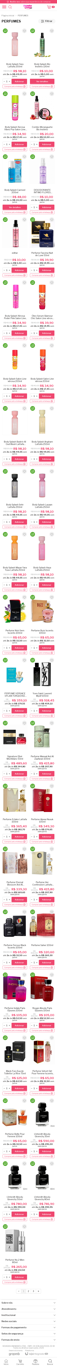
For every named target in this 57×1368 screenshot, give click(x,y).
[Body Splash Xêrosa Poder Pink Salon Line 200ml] (15, 310)
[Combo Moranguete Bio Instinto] (42, 121)
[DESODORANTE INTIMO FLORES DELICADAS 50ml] (42, 184)
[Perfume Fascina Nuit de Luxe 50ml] (42, 247)
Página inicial (8, 15)
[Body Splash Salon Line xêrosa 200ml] (15, 373)
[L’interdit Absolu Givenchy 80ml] (42, 1191)
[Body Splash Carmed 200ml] (15, 184)
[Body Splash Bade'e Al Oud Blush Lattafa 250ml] (15, 436)
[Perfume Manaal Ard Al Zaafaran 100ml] (42, 750)
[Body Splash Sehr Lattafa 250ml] (15, 499)
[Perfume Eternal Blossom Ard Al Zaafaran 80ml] (15, 876)
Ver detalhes (42, 81)
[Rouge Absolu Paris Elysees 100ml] (42, 1002)
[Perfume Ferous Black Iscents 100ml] (15, 939)
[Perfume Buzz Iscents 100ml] (42, 625)
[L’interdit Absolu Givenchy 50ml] (15, 1191)
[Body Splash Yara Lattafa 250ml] (15, 58)
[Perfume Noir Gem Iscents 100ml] (15, 625)
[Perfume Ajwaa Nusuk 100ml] (42, 813)
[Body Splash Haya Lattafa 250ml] (42, 562)
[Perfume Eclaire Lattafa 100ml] (15, 813)
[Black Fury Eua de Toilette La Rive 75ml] (15, 1065)
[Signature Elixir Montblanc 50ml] (15, 750)
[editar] (15, 247)
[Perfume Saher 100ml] (42, 939)
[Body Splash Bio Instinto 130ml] (42, 58)
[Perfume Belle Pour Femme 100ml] (15, 1128)
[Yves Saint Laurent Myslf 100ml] (42, 687)
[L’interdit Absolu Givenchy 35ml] (42, 1128)
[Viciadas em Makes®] (27, 7)
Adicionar (19, 81)
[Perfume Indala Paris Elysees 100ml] (15, 1002)
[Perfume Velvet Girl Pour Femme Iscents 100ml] (42, 1065)
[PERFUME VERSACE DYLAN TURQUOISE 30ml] (15, 687)
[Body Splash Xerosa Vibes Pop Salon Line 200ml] (15, 121)
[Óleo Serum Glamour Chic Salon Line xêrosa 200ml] (42, 310)
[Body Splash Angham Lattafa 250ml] (42, 436)
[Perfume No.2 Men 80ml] (15, 1254)
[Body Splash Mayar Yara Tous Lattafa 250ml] (15, 562)
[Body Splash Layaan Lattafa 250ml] (42, 499)
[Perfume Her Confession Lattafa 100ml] (42, 876)
